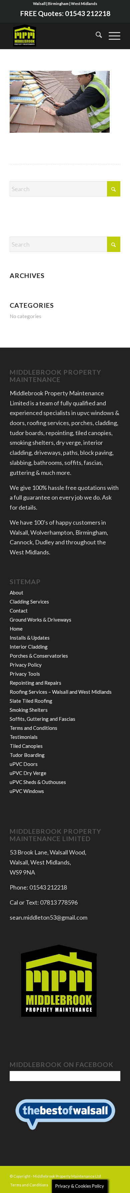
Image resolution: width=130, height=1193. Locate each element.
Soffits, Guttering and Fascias (42, 719)
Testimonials (24, 737)
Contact (19, 611)
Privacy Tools (25, 674)
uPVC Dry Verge (28, 773)
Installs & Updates (30, 638)
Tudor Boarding (27, 755)
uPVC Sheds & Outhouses (38, 782)
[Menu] (111, 35)
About (16, 592)
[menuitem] (95, 35)
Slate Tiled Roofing (31, 701)
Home (16, 629)
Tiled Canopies (26, 746)
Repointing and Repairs (35, 683)
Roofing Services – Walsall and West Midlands (61, 692)
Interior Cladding (29, 647)
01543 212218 (87, 13)
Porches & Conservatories (39, 656)
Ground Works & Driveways (40, 620)
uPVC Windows (27, 791)
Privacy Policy (26, 665)
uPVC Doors (24, 764)
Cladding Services (29, 602)
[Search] (95, 35)
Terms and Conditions (33, 728)
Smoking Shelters (29, 710)
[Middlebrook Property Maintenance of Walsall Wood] (54, 35)
